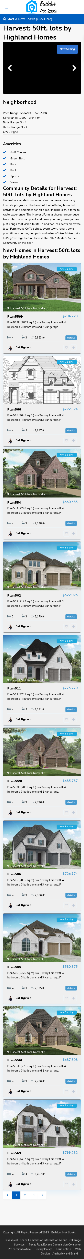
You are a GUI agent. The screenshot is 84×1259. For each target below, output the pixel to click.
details (71, 337)
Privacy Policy (43, 1249)
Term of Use (63, 1249)
